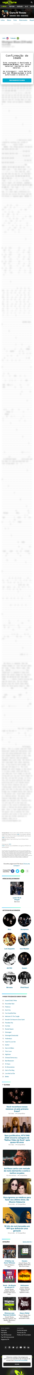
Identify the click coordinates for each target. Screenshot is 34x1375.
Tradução (13, 38)
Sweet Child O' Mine (11, 1000)
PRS (18, 834)
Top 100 (11, 6)
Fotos (15, 20)
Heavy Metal (24, 15)
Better (7, 1076)
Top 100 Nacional (6, 1335)
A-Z (26, 6)
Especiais (4, 1330)
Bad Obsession (9, 1061)
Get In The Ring (9, 1070)
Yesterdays (8, 1038)
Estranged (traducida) (11, 1035)
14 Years (7, 1064)
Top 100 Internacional (7, 1337)
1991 (10, 844)
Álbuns (9, 20)
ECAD (3, 845)
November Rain (9, 1004)
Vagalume (9, 2)
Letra (3, 38)
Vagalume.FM (27, 1242)
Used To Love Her (10, 1042)
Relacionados (23, 20)
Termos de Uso (21, 1332)
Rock (18, 15)
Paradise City (9, 1023)
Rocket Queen (9, 1029)
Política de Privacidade (24, 1335)
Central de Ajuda (22, 1330)
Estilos (19, 6)
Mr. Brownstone (9, 1067)
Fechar (17, 1364)
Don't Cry (8, 1010)
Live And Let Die (10, 1073)
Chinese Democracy (11, 1058)
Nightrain (8, 1054)
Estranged (8, 1032)
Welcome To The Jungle (12, 1016)
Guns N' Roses (17, 12)
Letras (3, 20)
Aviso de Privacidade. (21, 1360)
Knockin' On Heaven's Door (15, 1019)
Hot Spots (4, 1332)
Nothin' (7, 1045)
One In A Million (9, 1048)
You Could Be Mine (10, 1013)
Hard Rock (13, 15)
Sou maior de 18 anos (17, 80)
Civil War (7, 1026)
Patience (7, 1007)
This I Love (8, 1051)
